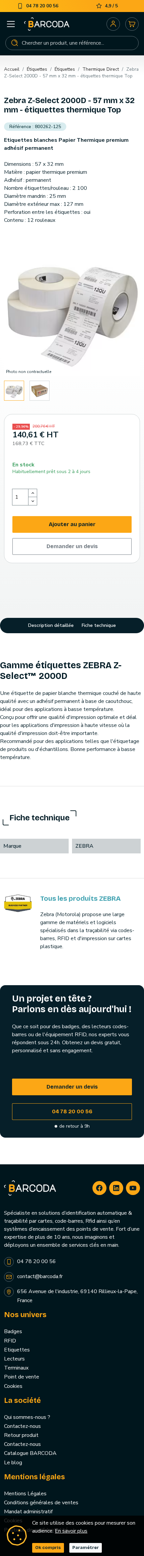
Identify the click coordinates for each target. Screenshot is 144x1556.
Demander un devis (72, 546)
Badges (13, 1331)
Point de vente (21, 1377)
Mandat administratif (28, 1511)
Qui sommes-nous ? (27, 1417)
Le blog (13, 1462)
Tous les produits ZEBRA (80, 898)
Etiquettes (17, 1349)
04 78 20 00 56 (72, 1111)
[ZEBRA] (18, 902)
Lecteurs (14, 1359)
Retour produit (21, 1435)
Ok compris (48, 1547)
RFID (10, 1340)
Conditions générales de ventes (41, 1502)
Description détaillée (51, 625)
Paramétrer (85, 1547)
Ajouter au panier (72, 524)
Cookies (13, 1386)
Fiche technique (99, 625)
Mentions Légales (25, 1493)
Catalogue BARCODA (30, 1453)
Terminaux (16, 1368)
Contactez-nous (22, 1426)
